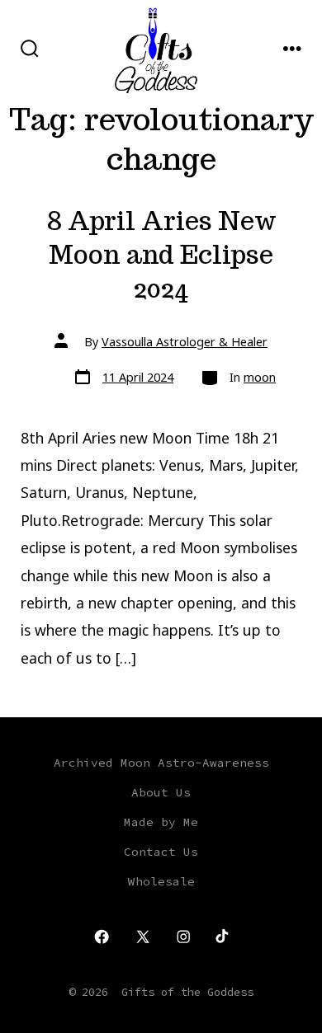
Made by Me (161, 822)
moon (260, 377)
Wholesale (161, 881)
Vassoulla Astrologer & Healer (185, 342)
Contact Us (161, 851)
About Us (161, 792)
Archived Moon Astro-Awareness (161, 762)
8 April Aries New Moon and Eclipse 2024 (161, 254)
